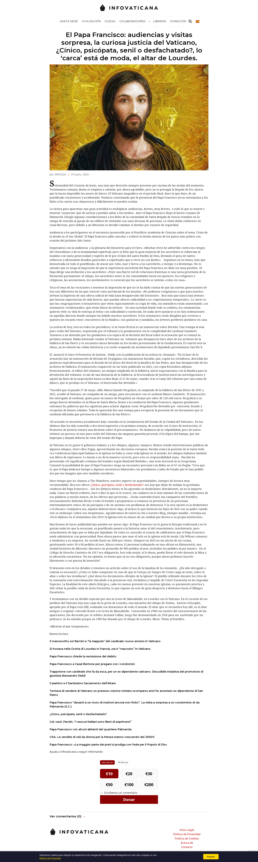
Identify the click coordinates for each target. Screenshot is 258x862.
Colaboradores (132, 21)
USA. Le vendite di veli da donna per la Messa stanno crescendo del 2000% (102, 737)
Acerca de (187, 842)
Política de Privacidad (186, 834)
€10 (109, 773)
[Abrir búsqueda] (190, 21)
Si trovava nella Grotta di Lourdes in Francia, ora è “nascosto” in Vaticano (100, 648)
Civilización (91, 21)
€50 (109, 784)
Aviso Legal (187, 829)
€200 (148, 784)
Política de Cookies (187, 838)
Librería (159, 21)
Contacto (187, 847)
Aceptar (211, 856)
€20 (129, 773)
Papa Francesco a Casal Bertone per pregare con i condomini (92, 664)
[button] (68, 816)
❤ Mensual (123, 762)
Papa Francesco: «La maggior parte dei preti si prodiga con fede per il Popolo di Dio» (108, 744)
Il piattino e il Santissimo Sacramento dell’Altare (83, 683)
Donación (178, 21)
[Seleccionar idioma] (198, 21)
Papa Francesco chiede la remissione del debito (83, 656)
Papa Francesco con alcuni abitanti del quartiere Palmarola (91, 729)
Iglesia (110, 21)
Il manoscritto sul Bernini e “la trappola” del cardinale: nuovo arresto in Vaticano (105, 641)
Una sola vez (107, 762)
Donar (129, 799)
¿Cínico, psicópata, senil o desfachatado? (117, 485)
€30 (148, 773)
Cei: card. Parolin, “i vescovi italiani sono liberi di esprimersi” (91, 721)
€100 (129, 784)
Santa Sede (69, 21)
